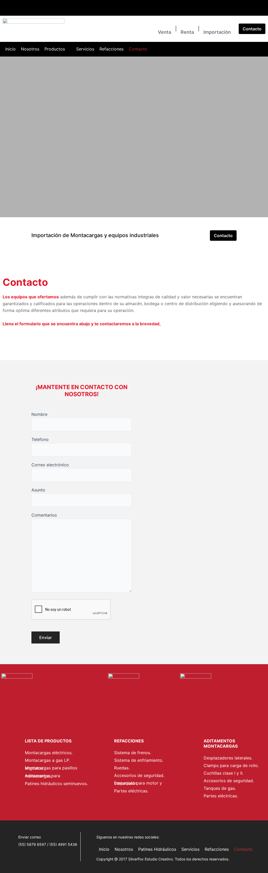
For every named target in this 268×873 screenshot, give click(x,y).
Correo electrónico (50, 464)
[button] (58, 49)
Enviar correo (73, 11)
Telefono (40, 439)
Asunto (38, 490)
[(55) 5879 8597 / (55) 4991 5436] (4, 5)
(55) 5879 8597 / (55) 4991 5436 (29, 11)
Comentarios (44, 515)
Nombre (39, 414)
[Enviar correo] (64, 5)
